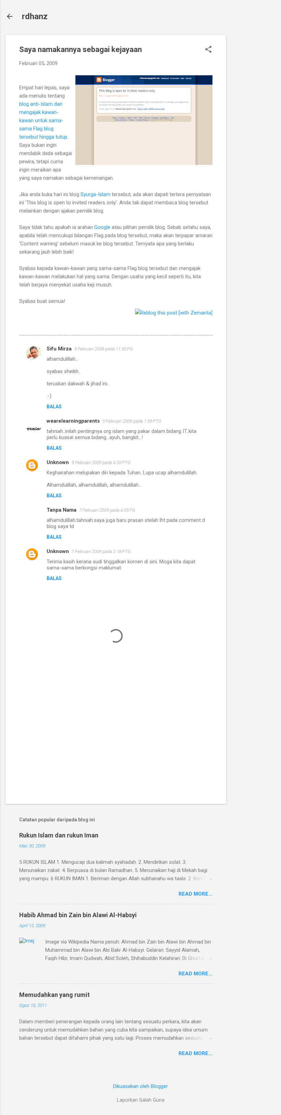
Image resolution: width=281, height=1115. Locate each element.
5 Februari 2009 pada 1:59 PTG (131, 421)
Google (102, 227)
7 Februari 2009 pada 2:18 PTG (101, 551)
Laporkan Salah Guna (140, 1100)
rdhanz (35, 16)
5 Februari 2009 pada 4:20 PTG (101, 462)
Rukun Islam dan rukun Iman (58, 835)
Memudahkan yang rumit (54, 994)
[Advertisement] (254, 137)
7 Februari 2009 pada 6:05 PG (107, 510)
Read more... (195, 894)
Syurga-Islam (95, 194)
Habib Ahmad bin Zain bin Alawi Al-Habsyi (78, 915)
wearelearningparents (73, 421)
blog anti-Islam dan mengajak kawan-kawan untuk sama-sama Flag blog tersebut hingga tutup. (43, 120)
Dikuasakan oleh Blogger (140, 1086)
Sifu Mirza (59, 349)
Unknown (58, 462)
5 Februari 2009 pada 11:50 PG (103, 348)
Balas (54, 406)
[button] (208, 50)
